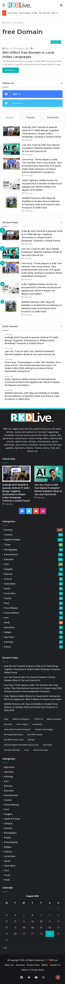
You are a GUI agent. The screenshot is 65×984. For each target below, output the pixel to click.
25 (15, 934)
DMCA (45, 965)
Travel (7, 544)
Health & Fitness (12, 539)
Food (6, 603)
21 (41, 927)
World (7, 622)
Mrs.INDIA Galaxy (35, 734)
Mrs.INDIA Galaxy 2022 (14, 739)
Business (8, 530)
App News (9, 637)
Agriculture (9, 627)
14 (41, 921)
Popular (30, 117)
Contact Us (55, 965)
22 (50, 927)
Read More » (11, 70)
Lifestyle (8, 534)
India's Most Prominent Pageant (17, 729)
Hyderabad (37, 724)
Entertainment (11, 554)
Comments (53, 117)
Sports (7, 588)
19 (24, 927)
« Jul (4, 947)
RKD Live (9, 48)
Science (8, 579)
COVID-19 (38, 719)
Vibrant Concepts (40, 750)
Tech (6, 564)
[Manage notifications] (57, 977)
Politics (7, 646)
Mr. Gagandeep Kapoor (13, 734)
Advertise (20, 965)
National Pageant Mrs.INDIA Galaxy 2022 (21, 745)
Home (7, 23)
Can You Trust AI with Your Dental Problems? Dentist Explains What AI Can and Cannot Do (41, 148)
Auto (6, 617)
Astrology (8, 642)
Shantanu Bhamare (12, 750)
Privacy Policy (33, 965)
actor (6, 719)
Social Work (9, 593)
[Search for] (61, 6)
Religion (8, 632)
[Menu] (3, 6)
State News (9, 583)
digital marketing (54, 719)
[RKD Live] (20, 5)
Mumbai (31, 739)
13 (32, 921)
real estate (47, 745)
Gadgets (8, 569)
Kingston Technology (44, 729)
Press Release (11, 608)
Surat (26, 750)
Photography (10, 549)
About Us (9, 965)
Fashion (8, 598)
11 (15, 921)
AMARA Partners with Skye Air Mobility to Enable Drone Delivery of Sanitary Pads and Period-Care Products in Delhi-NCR (31, 707)
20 (32, 927)
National (8, 574)
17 (7, 927)
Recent (10, 117)
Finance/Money (11, 613)
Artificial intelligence (21, 719)
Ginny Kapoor (22, 724)
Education (9, 559)
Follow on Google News (32, 970)
